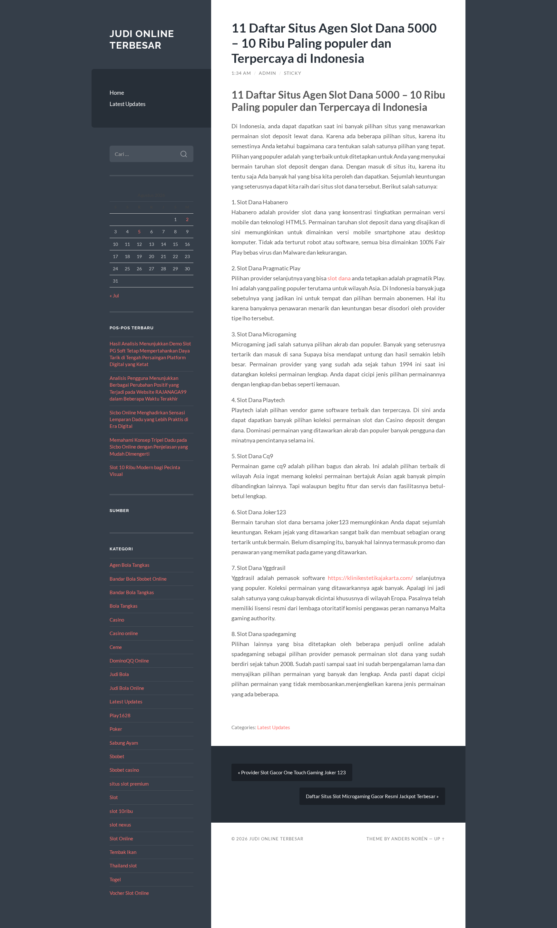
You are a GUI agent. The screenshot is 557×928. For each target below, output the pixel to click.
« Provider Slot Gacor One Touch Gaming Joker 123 (292, 772)
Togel (115, 879)
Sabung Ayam (124, 743)
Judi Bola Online (127, 688)
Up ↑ (439, 838)
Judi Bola (119, 674)
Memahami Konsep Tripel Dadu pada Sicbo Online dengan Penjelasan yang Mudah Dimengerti (149, 447)
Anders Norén (409, 838)
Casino (117, 620)
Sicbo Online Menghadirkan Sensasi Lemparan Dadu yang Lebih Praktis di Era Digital (149, 419)
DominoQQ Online (129, 660)
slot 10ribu (121, 811)
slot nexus (120, 824)
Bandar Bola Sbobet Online (138, 579)
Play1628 (120, 715)
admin (267, 73)
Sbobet (117, 756)
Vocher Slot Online (129, 893)
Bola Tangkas (124, 606)
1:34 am (241, 73)
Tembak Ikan (123, 852)
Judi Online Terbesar (142, 39)
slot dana (338, 278)
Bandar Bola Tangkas (132, 592)
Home (117, 92)
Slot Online (121, 838)
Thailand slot (123, 865)
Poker (116, 729)
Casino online (124, 633)
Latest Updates (127, 104)
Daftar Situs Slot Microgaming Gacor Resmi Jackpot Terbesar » (372, 796)
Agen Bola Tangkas (130, 565)
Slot (114, 797)
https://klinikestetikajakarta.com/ (370, 577)
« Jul (114, 295)
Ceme (116, 647)
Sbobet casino (124, 770)
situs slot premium (129, 784)
